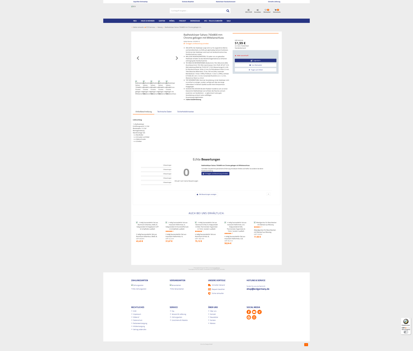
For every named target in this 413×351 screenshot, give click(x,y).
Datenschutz (137, 320)
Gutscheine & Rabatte (180, 320)
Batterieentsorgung (140, 323)
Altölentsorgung (139, 326)
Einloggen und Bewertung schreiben (197, 43)
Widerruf (136, 317)
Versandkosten (216, 268)
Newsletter (214, 317)
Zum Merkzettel (256, 65)
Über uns (213, 311)
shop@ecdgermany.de (258, 289)
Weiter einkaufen (138, 27)
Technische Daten (164, 111)
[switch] (406, 332)
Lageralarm (257, 60)
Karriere (213, 320)
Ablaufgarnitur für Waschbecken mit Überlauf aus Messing (265, 231)
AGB (134, 311)
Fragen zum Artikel (256, 70)
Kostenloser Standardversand (242, 47)
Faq (173, 311)
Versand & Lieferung (179, 314)
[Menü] (409, 319)
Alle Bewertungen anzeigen (207, 194)
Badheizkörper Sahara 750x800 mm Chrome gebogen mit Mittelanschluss (225, 165)
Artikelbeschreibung (144, 111)
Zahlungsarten (177, 317)
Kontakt (213, 314)
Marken (213, 323)
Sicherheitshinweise (185, 111)
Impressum (137, 314)
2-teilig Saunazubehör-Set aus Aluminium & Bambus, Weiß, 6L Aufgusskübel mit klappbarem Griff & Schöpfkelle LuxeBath (146, 237)
